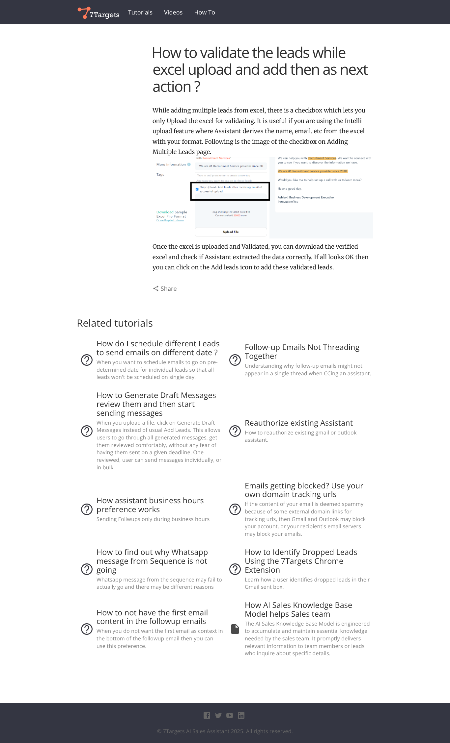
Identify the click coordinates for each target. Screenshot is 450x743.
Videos (173, 12)
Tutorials (140, 12)
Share (168, 289)
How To (204, 12)
